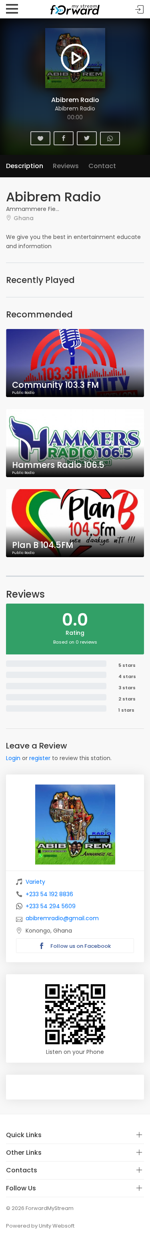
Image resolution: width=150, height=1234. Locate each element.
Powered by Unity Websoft (40, 1226)
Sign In (139, 9)
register (39, 758)
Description (24, 166)
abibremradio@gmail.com (62, 918)
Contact (102, 166)
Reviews (66, 166)
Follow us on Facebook (80, 946)
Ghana (24, 218)
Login (13, 758)
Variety (35, 882)
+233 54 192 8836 (49, 894)
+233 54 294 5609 (51, 906)
